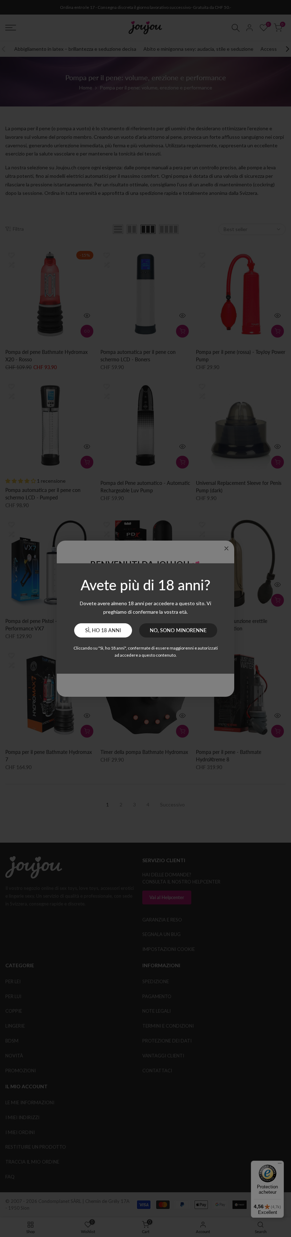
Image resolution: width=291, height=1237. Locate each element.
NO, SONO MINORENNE (178, 630)
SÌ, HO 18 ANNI (103, 630)
